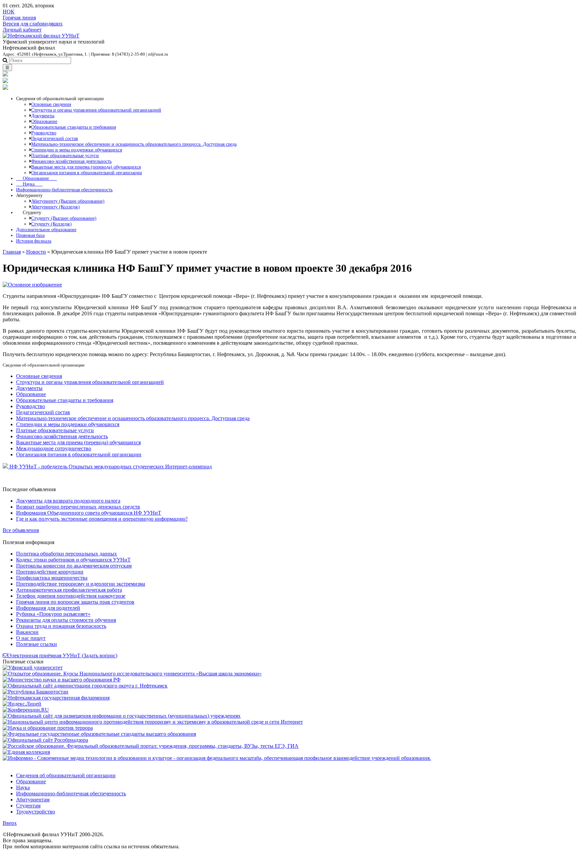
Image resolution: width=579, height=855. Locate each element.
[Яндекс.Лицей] (22, 704)
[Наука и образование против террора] (48, 728)
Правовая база (30, 235)
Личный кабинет (22, 29)
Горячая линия (19, 17)
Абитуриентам (33, 799)
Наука (29, 184)
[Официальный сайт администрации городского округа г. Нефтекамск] (85, 685)
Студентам (28, 805)
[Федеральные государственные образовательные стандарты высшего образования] (99, 734)
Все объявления (21, 530)
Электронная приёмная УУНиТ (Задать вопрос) (62, 655)
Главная (12, 252)
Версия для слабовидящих (33, 23)
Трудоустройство (35, 811)
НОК (8, 11)
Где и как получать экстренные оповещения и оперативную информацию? (102, 519)
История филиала (33, 241)
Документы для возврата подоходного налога (68, 501)
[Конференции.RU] (26, 710)
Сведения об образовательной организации (66, 775)
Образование (36, 178)
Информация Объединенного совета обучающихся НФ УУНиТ (88, 513)
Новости (36, 252)
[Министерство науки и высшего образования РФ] (62, 679)
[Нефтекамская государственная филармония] (56, 698)
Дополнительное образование (46, 229)
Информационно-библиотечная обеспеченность (64, 189)
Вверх (10, 823)
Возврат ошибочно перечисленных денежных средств (78, 507)
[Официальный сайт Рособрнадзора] (45, 740)
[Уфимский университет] (33, 667)
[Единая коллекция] (26, 752)
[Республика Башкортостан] (35, 692)
